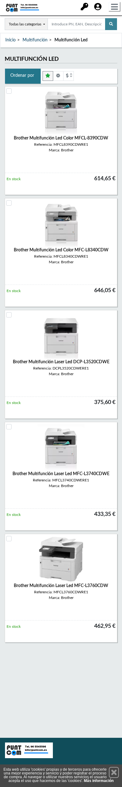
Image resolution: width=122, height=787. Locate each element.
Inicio (10, 40)
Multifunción (35, 40)
